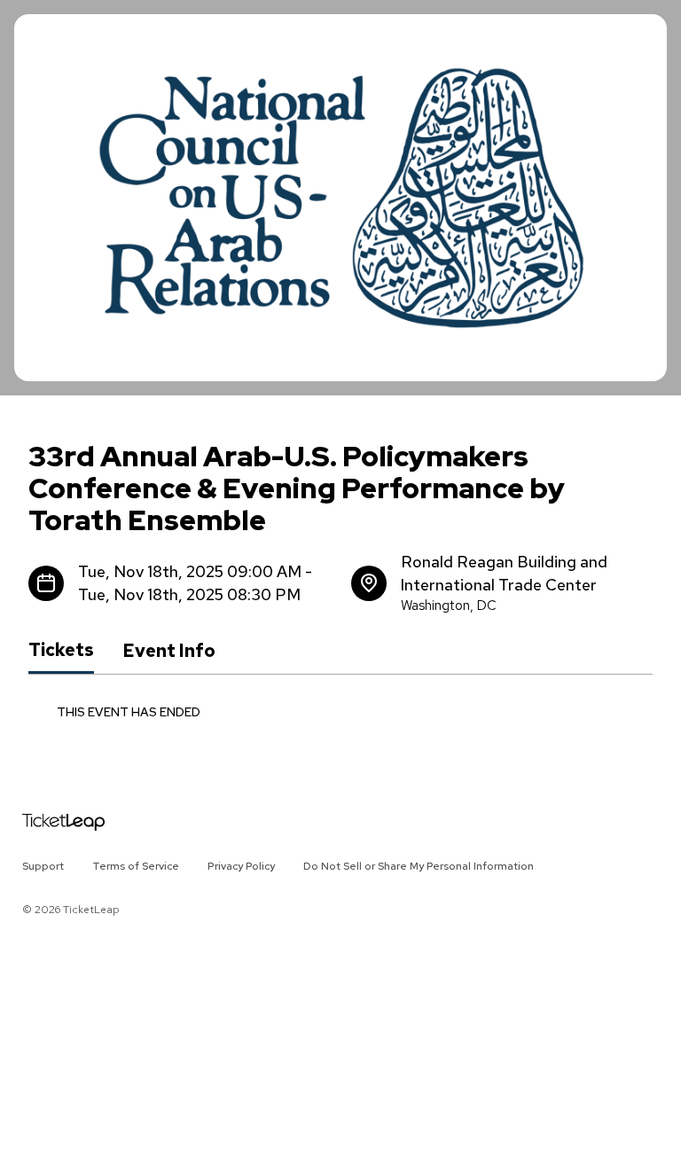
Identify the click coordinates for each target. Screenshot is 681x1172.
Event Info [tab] (168, 650)
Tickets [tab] (61, 649)
